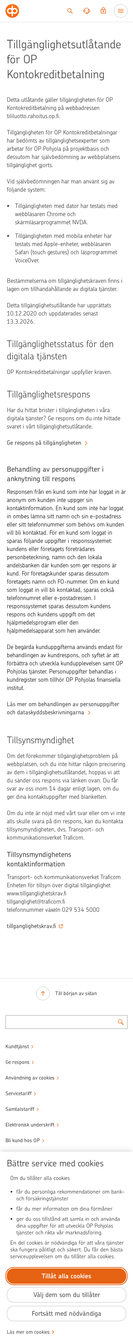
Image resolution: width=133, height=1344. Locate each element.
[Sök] (69, 10)
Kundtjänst (17, 1046)
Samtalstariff (19, 1109)
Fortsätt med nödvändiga (66, 1313)
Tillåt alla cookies (66, 1276)
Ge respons (17, 1062)
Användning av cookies (30, 1078)
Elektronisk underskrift (30, 1125)
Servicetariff (18, 1093)
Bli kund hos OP (22, 1140)
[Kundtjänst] (86, 10)
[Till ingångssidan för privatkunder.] (12, 11)
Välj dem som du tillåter (66, 1295)
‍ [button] (31, 926)
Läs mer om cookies (28, 1332)
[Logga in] (103, 10)
